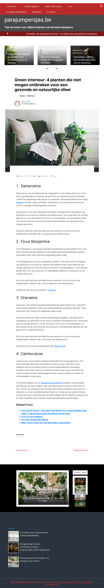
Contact (51, 12)
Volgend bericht (80, 450)
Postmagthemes (52, 584)
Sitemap (52, 290)
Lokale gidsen (31, 6)
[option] (19, 55)
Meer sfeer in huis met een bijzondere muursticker (46, 423)
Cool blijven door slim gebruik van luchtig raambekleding (71, 34)
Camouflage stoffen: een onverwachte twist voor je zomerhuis (85, 60)
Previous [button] (78, 472)
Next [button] (84, 472)
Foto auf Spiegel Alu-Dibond (34, 419)
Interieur (11, 6)
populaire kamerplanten (51, 383)
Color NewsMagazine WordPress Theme (71, 582)
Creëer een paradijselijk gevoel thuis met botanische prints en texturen (18, 58)
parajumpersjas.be (28, 19)
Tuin (70, 6)
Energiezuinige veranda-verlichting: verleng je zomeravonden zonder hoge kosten (34, 547)
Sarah (28, 102)
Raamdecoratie (53, 6)
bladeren (20, 202)
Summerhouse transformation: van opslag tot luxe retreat (43, 491)
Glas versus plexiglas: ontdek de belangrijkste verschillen (52, 60)
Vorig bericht (22, 450)
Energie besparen (16, 12)
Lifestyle (36, 12)
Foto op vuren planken (32, 416)
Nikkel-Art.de (60, 346)
